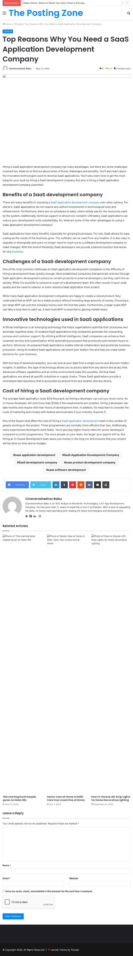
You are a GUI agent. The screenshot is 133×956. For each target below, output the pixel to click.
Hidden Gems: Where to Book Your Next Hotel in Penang (53, 3)
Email (7, 878)
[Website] (27, 516)
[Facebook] (31, 516)
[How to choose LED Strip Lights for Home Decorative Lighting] (110, 663)
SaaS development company (38, 462)
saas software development (67, 470)
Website (73, 878)
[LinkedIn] (36, 516)
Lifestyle (18, 24)
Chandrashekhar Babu (20, 68)
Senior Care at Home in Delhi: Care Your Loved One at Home (66, 798)
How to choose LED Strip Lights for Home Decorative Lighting (110, 798)
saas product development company (90, 462)
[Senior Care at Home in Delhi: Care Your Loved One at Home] (66, 663)
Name (7, 865)
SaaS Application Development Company (91, 455)
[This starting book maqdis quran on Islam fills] (22, 663)
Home (8, 24)
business (17, 251)
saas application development (35, 455)
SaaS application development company (75, 202)
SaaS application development (80, 420)
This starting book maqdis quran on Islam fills (19, 798)
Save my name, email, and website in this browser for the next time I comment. (49, 891)
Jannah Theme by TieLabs (65, 949)
